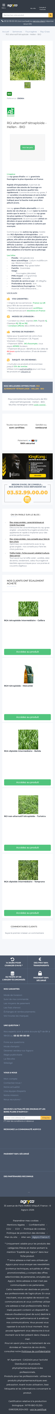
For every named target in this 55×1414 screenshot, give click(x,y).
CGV (17, 1229)
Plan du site (11, 1237)
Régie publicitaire (13, 1054)
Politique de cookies (34, 1229)
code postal (40, 404)
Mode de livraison (13, 995)
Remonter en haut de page (27, 948)
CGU (8, 1229)
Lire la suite (12, 293)
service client (39, 21)
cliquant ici (26, 371)
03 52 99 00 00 (10, 21)
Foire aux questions (14, 1042)
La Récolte (9, 1059)
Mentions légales (16, 1225)
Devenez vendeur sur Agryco (18, 1050)
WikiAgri (8, 1063)
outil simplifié (25, 369)
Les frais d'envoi (12, 1007)
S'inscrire (46, 1118)
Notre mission (11, 1095)
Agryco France (40, 1237)
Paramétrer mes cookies (25, 1220)
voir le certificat (38, 1409)
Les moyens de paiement (17, 1003)
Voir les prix (27, 147)
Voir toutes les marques (16, 1016)
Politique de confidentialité (35, 1351)
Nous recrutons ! (12, 1099)
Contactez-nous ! (13, 1083)
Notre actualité (12, 1087)
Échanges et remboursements (19, 1011)
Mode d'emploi (11, 1046)
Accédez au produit (27, 651)
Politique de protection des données (26, 1233)
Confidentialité (37, 1225)
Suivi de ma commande (16, 999)
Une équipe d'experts (15, 1091)
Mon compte (10, 1079)
